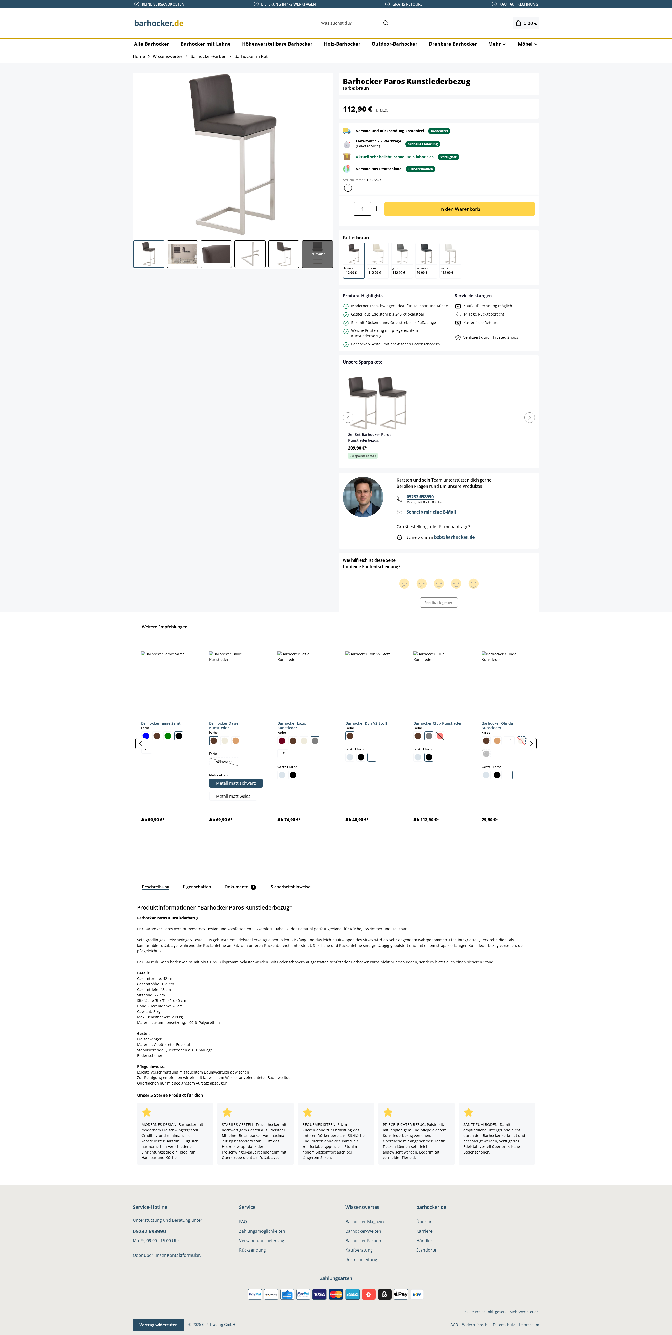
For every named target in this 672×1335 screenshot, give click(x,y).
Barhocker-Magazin (364, 1222)
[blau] (145, 735)
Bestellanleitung (361, 1259)
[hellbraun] (235, 740)
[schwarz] (178, 735)
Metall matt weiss (233, 796)
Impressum (529, 1324)
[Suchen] (385, 23)
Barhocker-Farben (363, 1240)
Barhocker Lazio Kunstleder (291, 725)
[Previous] (348, 417)
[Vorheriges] (140, 743)
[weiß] (304, 775)
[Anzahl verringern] (348, 209)
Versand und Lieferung (261, 1240)
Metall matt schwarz (236, 783)
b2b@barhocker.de (454, 537)
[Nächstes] (531, 743)
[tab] (155, 886)
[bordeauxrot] (281, 740)
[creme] (224, 740)
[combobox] (349, 23)
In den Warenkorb (459, 209)
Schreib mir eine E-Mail (431, 512)
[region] (336, 743)
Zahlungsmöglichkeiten (262, 1231)
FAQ (243, 1222)
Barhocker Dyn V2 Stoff (366, 723)
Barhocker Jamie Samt (161, 723)
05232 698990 (420, 497)
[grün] (167, 735)
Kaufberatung (359, 1250)
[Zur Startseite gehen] (159, 23)
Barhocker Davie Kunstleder (223, 725)
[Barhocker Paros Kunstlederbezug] (232, 154)
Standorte (426, 1250)
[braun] (156, 735)
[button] (348, 188)
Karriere (424, 1231)
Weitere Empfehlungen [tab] (164, 627)
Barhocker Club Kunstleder (437, 723)
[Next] (529, 417)
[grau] (315, 740)
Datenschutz (504, 1324)
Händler (424, 1240)
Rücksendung (252, 1250)
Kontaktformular (183, 1255)
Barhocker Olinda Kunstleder (497, 725)
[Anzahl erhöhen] (376, 209)
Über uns (425, 1222)
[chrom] (281, 775)
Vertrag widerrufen (158, 1325)
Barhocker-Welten (363, 1231)
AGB (454, 1324)
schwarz (227, 762)
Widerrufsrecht (475, 1324)
